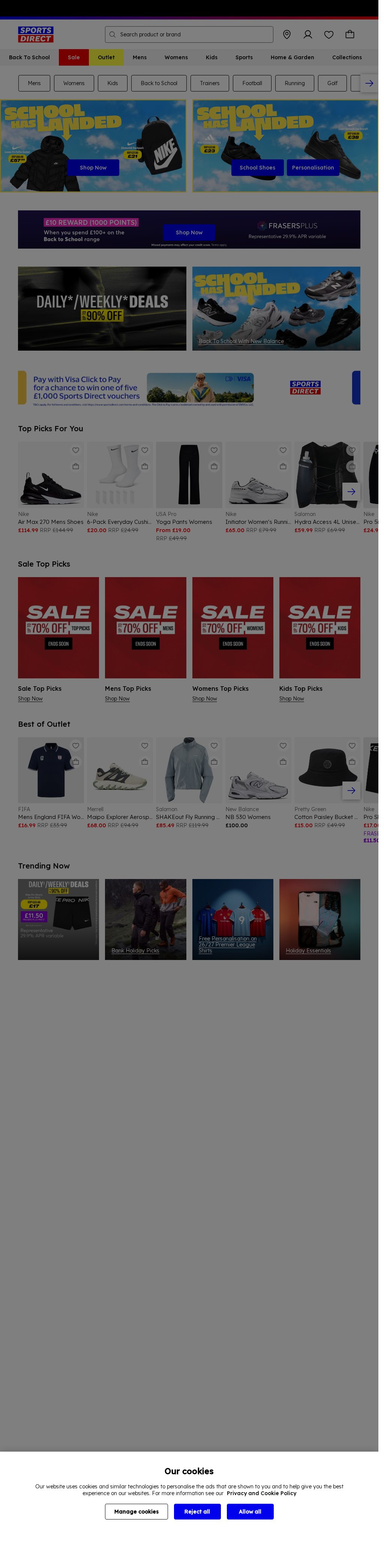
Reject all (197, 1511)
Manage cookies (136, 1511)
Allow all (250, 1511)
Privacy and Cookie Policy (261, 1493)
